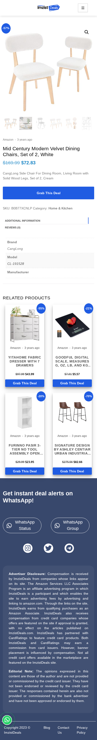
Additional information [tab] (22, 220)
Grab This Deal (49, 193)
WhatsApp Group (73, 525)
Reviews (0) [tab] (12, 227)
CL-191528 (15, 264)
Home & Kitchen (60, 208)
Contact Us (63, 730)
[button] (86, 32)
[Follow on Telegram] (69, 548)
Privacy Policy (82, 730)
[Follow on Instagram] (27, 548)
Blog (47, 727)
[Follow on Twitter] (48, 548)
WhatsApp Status (25, 525)
